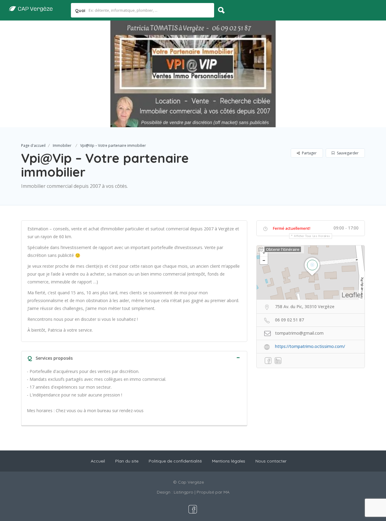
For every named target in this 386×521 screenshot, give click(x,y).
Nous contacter (270, 461)
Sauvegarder (347, 153)
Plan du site (126, 461)
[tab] (134, 357)
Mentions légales (228, 461)
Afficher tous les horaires (312, 236)
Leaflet (352, 294)
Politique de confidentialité (175, 461)
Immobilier (62, 145)
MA (226, 492)
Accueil (98, 461)
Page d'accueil (33, 145)
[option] (193, 74)
